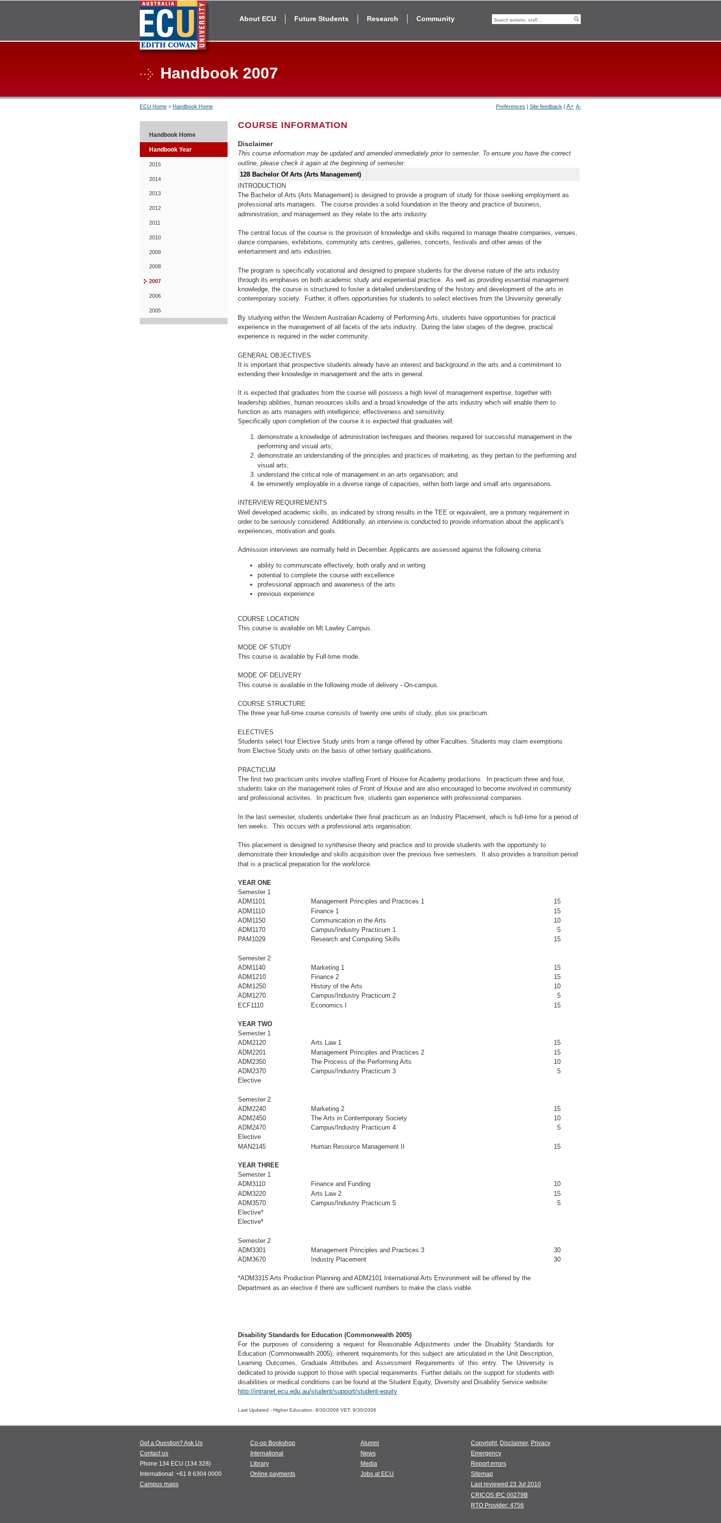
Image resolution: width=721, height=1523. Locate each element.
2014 (155, 179)
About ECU (257, 19)
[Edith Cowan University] (175, 27)
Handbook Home (193, 106)
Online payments (272, 1474)
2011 (154, 223)
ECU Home (153, 106)
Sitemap (482, 1474)
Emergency (486, 1453)
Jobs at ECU (377, 1474)
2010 (155, 237)
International (266, 1453)
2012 (155, 208)
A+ (570, 106)
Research (382, 19)
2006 (155, 296)
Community (435, 19)
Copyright (484, 1443)
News (368, 1453)
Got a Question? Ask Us (171, 1443)
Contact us (154, 1453)
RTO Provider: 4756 (497, 1505)
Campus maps (159, 1484)
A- (578, 106)
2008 (155, 266)
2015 (155, 164)
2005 (155, 310)
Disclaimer (514, 1443)
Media (368, 1464)
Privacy (540, 1443)
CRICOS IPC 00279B (499, 1495)
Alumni (369, 1443)
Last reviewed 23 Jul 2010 (506, 1484)
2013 (155, 193)
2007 (155, 281)
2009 (155, 252)
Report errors (488, 1464)
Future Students (321, 19)
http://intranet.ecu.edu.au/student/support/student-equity (317, 1391)
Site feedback (546, 106)
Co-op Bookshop (272, 1443)
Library (259, 1464)
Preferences (510, 106)
